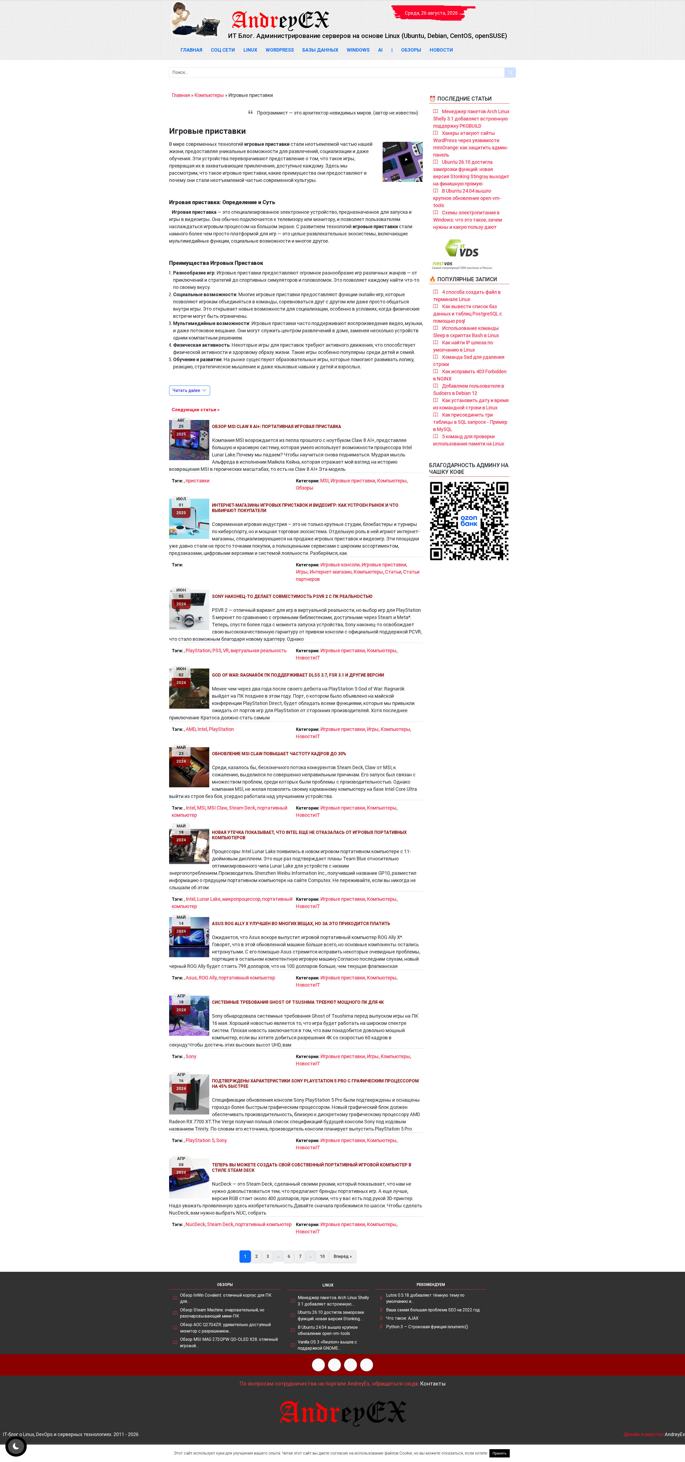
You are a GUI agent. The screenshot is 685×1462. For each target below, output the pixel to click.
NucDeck (195, 1224)
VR (226, 650)
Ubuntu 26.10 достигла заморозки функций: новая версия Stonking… (331, 1315)
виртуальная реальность (259, 650)
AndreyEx (675, 1434)
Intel (202, 729)
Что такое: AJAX (402, 1318)
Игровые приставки (352, 480)
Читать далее (186, 390)
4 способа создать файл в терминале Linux (467, 295)
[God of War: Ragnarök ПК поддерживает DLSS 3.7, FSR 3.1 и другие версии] (190, 689)
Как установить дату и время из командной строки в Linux (471, 404)
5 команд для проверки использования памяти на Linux (468, 440)
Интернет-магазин (331, 572)
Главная (191, 50)
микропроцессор (241, 899)
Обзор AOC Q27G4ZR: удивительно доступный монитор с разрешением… (225, 1328)
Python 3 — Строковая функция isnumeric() (427, 1326)
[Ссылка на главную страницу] (280, 16)
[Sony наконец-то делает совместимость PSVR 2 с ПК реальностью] (190, 610)
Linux (250, 50)
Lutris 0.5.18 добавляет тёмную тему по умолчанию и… (425, 1298)
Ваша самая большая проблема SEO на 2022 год (433, 1309)
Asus (191, 977)
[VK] (350, 1364)
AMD (191, 729)
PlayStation (198, 650)
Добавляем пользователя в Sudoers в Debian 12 (468, 389)
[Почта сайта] (334, 1364)
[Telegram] (366, 1364)
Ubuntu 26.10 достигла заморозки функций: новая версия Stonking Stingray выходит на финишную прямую (471, 172)
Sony (191, 1056)
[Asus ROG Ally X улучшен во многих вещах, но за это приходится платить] (190, 937)
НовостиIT (308, 658)
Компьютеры (209, 95)
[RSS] (318, 1364)
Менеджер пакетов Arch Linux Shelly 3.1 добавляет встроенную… (333, 1301)
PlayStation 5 (200, 1140)
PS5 (216, 650)
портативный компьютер (247, 977)
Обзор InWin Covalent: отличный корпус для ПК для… (225, 1298)
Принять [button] (500, 1453)
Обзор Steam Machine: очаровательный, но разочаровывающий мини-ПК (222, 1313)
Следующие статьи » (195, 409)
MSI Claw (217, 808)
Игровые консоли (340, 564)
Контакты (433, 1383)
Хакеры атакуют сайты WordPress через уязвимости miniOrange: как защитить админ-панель (470, 144)
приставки (198, 480)
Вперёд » (343, 1256)
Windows (358, 50)
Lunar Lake (208, 899)
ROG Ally (208, 977)
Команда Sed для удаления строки (468, 360)
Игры (302, 572)
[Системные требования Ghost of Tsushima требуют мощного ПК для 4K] (190, 1016)
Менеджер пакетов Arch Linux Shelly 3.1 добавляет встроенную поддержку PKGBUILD (471, 119)
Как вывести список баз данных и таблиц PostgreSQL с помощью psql (467, 314)
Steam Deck (242, 808)
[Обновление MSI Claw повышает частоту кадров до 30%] (190, 767)
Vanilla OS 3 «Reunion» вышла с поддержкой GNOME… (327, 1345)
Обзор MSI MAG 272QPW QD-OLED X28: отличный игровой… (229, 1342)
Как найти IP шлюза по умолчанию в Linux (463, 346)
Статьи (393, 572)
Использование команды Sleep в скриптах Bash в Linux (466, 331)
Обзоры (411, 50)
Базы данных (320, 50)
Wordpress (280, 50)
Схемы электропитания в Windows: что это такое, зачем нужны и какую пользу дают (467, 220)
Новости (441, 50)
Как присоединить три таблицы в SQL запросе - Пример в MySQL (470, 422)
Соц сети (223, 50)
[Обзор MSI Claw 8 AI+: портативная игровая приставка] (190, 440)
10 (322, 1256)
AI (380, 50)
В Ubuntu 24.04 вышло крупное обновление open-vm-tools (467, 198)
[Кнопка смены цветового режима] (16, 1446)
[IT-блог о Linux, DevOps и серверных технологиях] (195, 19)
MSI (324, 480)
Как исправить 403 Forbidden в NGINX (470, 375)
